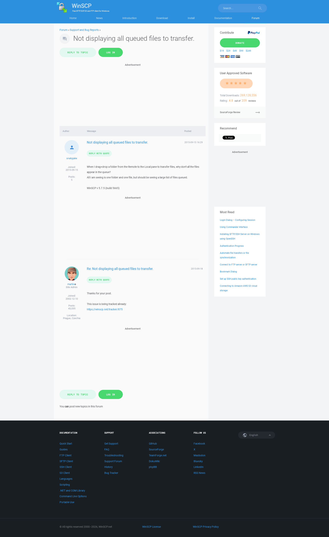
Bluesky (198, 461)
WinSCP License (151, 526)
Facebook (199, 443)
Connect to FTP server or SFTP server (238, 264)
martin (70, 284)
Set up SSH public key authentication (238, 278)
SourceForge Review (230, 112)
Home (73, 18)
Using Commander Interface (234, 227)
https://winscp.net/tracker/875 (105, 309)
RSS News (199, 473)
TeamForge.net (157, 455)
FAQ (106, 449)
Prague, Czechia (71, 318)
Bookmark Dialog (228, 271)
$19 (222, 50)
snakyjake (71, 158)
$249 (248, 50)
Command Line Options (73, 496)
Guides (64, 449)
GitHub (153, 443)
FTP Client (65, 455)
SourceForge (156, 449)
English (253, 435)
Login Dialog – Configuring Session (237, 220)
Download (162, 18)
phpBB (153, 467)
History (108, 467)
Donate (240, 42)
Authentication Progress (232, 245)
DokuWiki (154, 461)
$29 (228, 50)
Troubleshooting (113, 455)
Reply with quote (99, 153)
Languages (66, 478)
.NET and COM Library (72, 490)
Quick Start (66, 443)
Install (191, 18)
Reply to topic (77, 52)
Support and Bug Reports (84, 30)
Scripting (65, 484)
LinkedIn (199, 467)
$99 (241, 50)
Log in (110, 52)
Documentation (223, 18)
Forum (256, 18)
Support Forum (113, 461)
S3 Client (65, 473)
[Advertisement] (133, 93)
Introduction (129, 18)
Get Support (111, 443)
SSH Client (66, 467)
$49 (235, 50)
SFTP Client (66, 461)
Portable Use (67, 502)
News (99, 18)
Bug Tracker (111, 473)
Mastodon (199, 455)
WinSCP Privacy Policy (206, 526)
